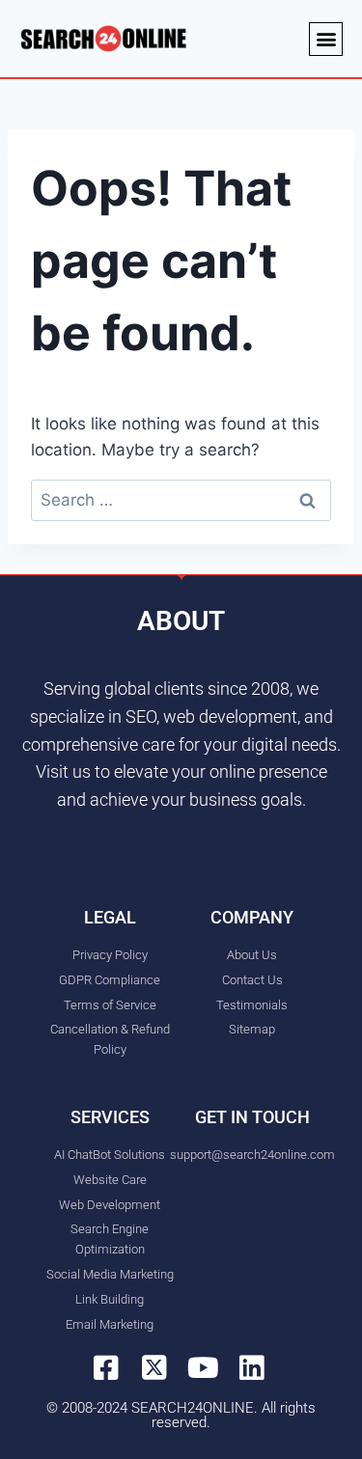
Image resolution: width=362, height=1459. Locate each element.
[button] (326, 39)
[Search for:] (181, 499)
